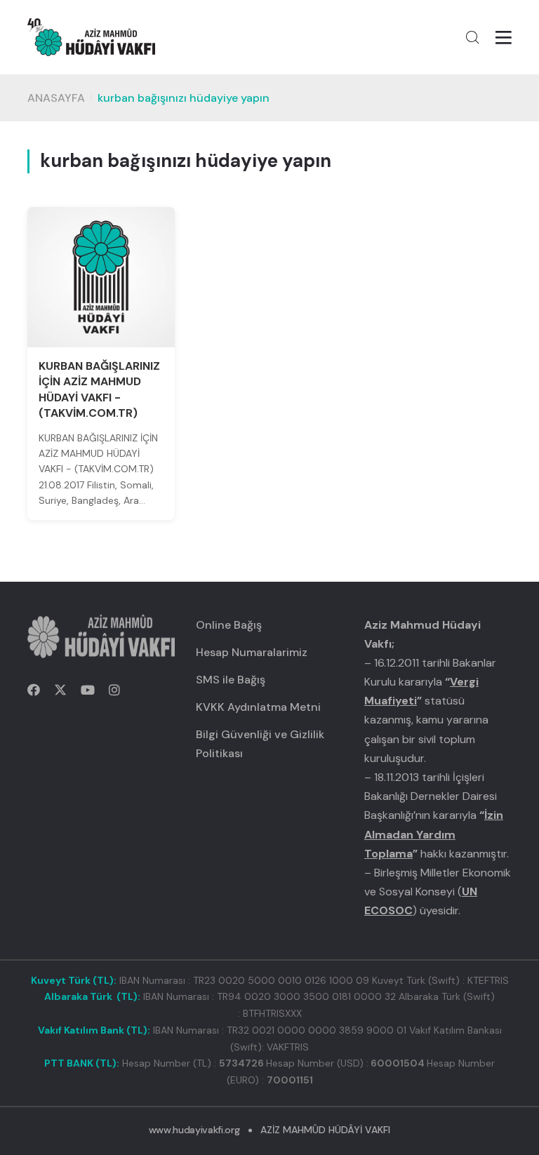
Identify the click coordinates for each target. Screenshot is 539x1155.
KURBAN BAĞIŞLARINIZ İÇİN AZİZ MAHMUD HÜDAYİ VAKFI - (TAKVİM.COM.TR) (99, 389)
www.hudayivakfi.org (194, 1129)
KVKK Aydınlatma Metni (258, 707)
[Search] (472, 37)
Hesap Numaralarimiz (251, 652)
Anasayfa (56, 98)
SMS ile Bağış (230, 679)
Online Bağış (229, 624)
